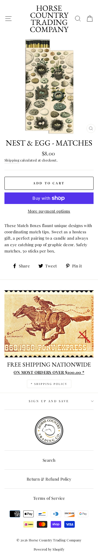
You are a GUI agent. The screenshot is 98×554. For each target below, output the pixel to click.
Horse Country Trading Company (49, 18)
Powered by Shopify (49, 549)
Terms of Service (49, 498)
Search (49, 460)
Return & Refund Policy (49, 479)
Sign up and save (49, 401)
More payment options (49, 211)
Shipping (11, 160)
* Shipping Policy (49, 384)
